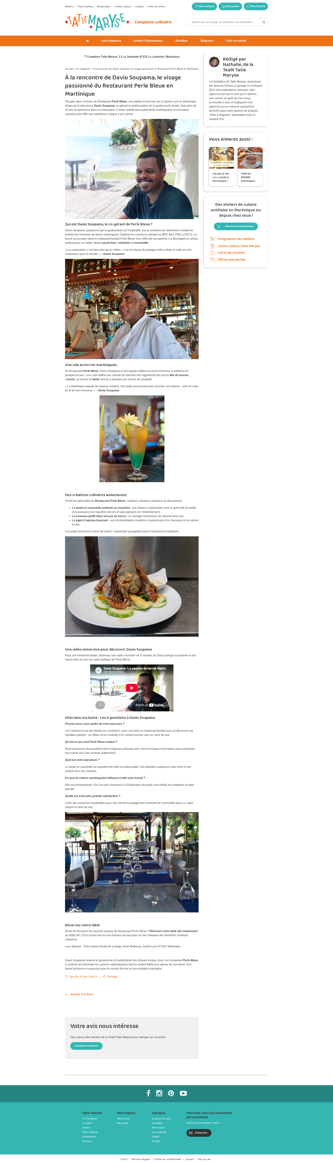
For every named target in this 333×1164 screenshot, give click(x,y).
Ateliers (69, 6)
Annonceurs (158, 1118)
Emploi (155, 1127)
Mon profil (122, 1113)
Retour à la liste (81, 985)
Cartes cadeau (123, 6)
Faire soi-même (156, 6)
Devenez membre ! (86, 1036)
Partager (112, 967)
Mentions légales (141, 1150)
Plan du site (204, 1150)
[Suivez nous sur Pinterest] (171, 1084)
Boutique (87, 1131)
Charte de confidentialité (167, 1150)
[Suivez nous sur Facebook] (148, 1084)
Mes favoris (258, 6)
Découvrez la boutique (239, 226)
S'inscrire (201, 1123)
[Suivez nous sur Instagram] (159, 1084)
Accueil (69, 68)
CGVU (124, 1150)
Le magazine (83, 68)
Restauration (104, 6)
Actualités (157, 1113)
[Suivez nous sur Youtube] (183, 1084)
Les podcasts (159, 1122)
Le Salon (87, 1113)
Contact (139, 6)
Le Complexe (89, 1109)
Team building (85, 6)
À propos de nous (161, 1109)
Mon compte (206, 6)
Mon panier (232, 6)
